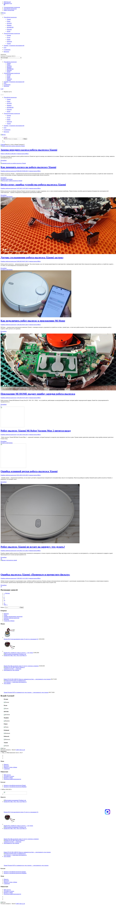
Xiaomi (9, 19)
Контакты (6, 51)
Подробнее (4, 160)
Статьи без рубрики (9, 620)
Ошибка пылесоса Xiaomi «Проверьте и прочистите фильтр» (35, 574)
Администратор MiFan (22, 153)
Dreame (9, 35)
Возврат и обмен (8, 777)
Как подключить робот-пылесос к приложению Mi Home (33, 320)
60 (1, 483)
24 (1, 586)
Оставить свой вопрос (7, 179)
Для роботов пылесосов (10, 8)
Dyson (8, 37)
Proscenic (9, 29)
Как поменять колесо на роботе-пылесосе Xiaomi (28, 167)
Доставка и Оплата (9, 776)
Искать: (6, 138)
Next (6, 604)
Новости (6, 764)
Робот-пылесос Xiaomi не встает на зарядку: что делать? (33, 546)
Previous (7, 593)
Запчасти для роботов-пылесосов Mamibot (15, 786)
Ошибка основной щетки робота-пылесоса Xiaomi (29, 471)
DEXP (8, 31)
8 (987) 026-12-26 (20, 749)
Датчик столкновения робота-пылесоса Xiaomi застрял (32, 257)
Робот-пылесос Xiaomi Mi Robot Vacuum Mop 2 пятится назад (36, 430)
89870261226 (7, 2)
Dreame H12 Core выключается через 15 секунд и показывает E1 (21, 639)
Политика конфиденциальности (12, 779)
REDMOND (10, 27)
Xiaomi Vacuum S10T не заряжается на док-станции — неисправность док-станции (26, 692)
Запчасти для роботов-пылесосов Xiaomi (15, 785)
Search (5, 137)
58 (1, 558)
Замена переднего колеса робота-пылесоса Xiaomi (29, 149)
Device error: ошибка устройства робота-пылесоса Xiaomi (33, 184)
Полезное (6, 619)
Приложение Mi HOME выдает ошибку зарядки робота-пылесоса (38, 393)
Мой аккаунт (7, 774)
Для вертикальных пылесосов (12, 7)
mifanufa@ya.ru (8, 3)
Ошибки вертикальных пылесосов (13, 616)
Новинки (6, 613)
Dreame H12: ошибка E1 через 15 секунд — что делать (18, 652)
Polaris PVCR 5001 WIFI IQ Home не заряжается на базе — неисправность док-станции (27, 679)
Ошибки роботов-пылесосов (8, 171)
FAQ (5, 47)
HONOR (9, 23)
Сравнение (7, 768)
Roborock (9, 41)
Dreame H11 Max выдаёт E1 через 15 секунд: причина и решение (21, 666)
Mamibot (9, 25)
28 (1, 332)
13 (4, 603)
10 (4, 600)
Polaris (8, 21)
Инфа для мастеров (9, 10)
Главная (3, 144)
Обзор (2, 153)
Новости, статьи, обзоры (10, 767)
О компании (7, 49)
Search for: (3, 54)
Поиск (25, 138)
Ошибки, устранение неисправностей (14, 45)
